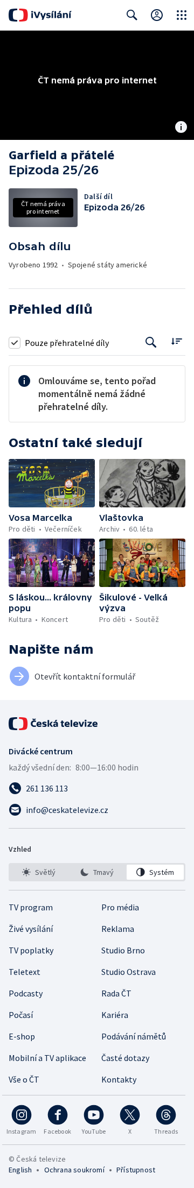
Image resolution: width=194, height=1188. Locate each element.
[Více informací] (181, 128)
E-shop (22, 1036)
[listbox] (97, 872)
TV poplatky (31, 950)
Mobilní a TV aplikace (47, 1057)
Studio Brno (123, 950)
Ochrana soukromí (74, 1170)
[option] (38, 872)
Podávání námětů (133, 1036)
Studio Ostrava (128, 971)
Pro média (120, 907)
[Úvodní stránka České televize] (54, 723)
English (20, 1170)
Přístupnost (135, 1170)
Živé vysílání (31, 928)
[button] (52, 483)
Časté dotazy (125, 1057)
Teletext (24, 971)
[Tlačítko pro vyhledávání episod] (151, 342)
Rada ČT (116, 993)
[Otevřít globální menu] (181, 15)
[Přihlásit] (156, 15)
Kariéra (114, 1014)
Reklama (117, 928)
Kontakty (118, 1079)
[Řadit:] (176, 341)
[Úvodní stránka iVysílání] (40, 15)
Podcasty (26, 993)
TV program (31, 907)
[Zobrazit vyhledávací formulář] (132, 15)
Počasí (21, 1014)
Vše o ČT (24, 1079)
